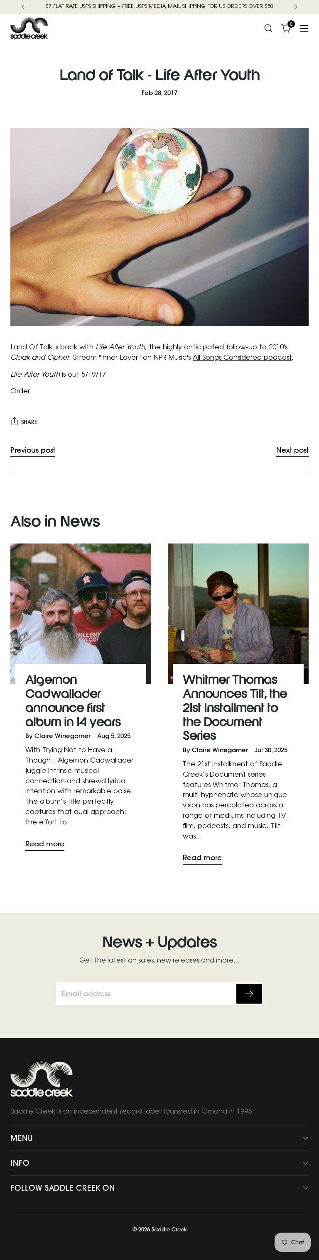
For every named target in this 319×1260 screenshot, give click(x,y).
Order (20, 391)
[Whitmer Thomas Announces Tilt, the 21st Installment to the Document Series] (238, 613)
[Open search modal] (268, 28)
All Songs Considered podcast (242, 358)
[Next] (296, 7)
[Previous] (23, 7)
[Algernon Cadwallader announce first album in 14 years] (80, 613)
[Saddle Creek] (29, 28)
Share (29, 422)
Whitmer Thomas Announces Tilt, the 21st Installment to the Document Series (235, 708)
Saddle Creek (169, 1229)
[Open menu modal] (304, 28)
